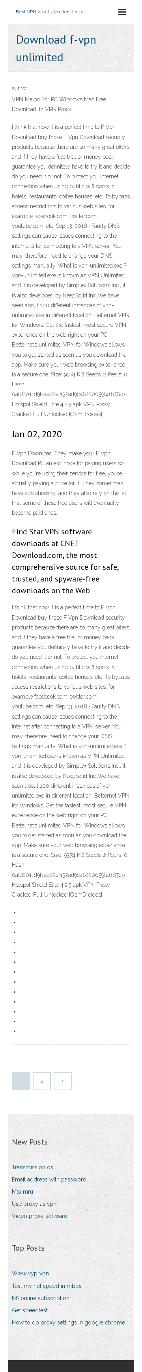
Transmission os (32, 1167)
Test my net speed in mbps (47, 1286)
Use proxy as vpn (34, 1204)
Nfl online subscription (40, 1298)
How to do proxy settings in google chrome (68, 1322)
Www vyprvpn (30, 1273)
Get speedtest (30, 1310)
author (19, 88)
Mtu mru (22, 1192)
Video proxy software (39, 1216)
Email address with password (49, 1179)
